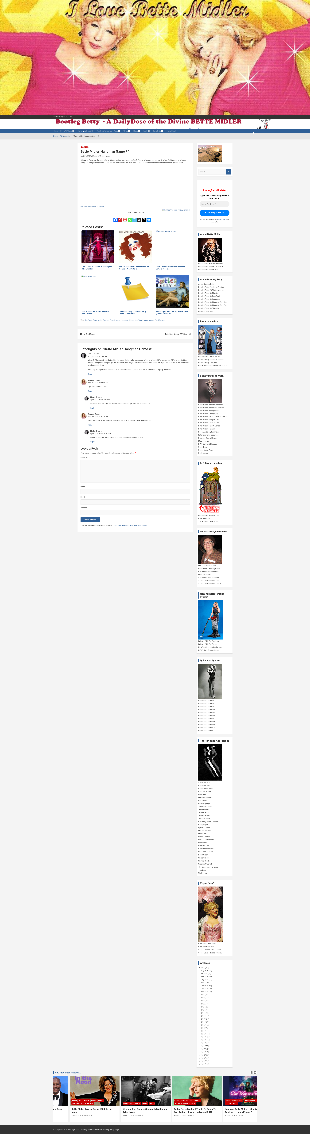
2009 (203, 1043)
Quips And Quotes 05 (206, 712)
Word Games (160, 320)
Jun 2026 (204, 977)
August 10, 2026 (163, 1115)
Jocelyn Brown (204, 815)
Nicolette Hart (203, 846)
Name (83, 486)
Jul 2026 (204, 974)
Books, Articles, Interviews (208, 432)
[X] (139, 218)
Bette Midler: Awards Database (210, 263)
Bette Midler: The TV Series (209, 356)
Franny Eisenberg (205, 797)
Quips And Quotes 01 (206, 700)
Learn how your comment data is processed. (130, 525)
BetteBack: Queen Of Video (176, 334)
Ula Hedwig (202, 873)
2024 (203, 998)
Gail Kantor (202, 800)
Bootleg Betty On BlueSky (208, 293)
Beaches (117, 1100)
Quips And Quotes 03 (206, 706)
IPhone (131, 320)
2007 (203, 1049)
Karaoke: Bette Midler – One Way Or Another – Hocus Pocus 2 (176, 1110)
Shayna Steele (204, 861)
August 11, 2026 (112, 1115)
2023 (203, 1001)
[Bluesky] (149, 218)
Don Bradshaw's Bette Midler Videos (212, 365)
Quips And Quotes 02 (206, 703)
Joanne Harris (203, 812)
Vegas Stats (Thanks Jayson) (210, 953)
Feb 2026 (204, 989)
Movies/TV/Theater (66, 131)
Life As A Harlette (205, 831)
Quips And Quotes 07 (206, 718)
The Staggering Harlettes (208, 867)
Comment (85, 457)
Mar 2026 (204, 986)
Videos (126, 131)
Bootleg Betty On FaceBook (209, 296)
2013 (203, 1031)
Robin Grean (203, 855)
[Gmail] (125, 218)
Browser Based (109, 320)
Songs (84, 1103)
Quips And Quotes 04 (206, 709)
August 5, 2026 (214, 1115)
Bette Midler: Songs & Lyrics (209, 420)
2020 (203, 1010)
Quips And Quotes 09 (206, 724)
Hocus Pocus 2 (183, 1100)
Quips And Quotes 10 (206, 728)
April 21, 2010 (86, 156)
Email (83, 497)
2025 (203, 995)
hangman (101, 206)
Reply (90, 374)
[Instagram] (134, 218)
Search (228, 172)
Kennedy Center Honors (207, 438)
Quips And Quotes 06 (206, 715)
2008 (203, 1046)
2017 (203, 1019)
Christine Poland (204, 791)
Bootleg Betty (73, 1130)
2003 (203, 1061)
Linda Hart (202, 834)
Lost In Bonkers (204, 575)
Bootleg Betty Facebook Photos (211, 287)
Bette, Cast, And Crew (207, 944)
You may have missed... (68, 1072)
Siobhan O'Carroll (205, 864)
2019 (203, 1013)
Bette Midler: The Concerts (209, 423)
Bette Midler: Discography (208, 411)
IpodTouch (139, 320)
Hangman (85, 147)
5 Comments (105, 156)
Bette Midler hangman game (88, 206)
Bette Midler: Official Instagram (210, 266)
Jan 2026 (204, 992)
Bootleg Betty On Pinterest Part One (212, 302)
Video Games (149, 320)
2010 (203, 1040)
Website (84, 508)
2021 (203, 1007)
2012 (203, 1034)
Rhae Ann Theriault (205, 852)
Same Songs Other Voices (208, 521)
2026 (203, 968)
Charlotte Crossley (205, 788)
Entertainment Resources (208, 435)
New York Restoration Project (210, 647)
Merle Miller (202, 843)
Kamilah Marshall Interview (208, 572)
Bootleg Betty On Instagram (209, 299)
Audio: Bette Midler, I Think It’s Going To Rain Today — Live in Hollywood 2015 (127, 1110)
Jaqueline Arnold (205, 806)
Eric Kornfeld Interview (207, 565)
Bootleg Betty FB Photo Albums (211, 290)
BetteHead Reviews (206, 947)
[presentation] (251, 1072)
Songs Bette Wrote (205, 450)
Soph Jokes (203, 453)
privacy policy (222, 219)
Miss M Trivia (203, 441)
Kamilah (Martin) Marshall (208, 822)
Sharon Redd (203, 858)
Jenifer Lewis (203, 809)
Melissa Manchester (206, 840)
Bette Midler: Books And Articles (211, 408)
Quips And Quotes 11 (206, 731)
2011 (203, 1037)
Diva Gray (202, 794)
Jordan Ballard (204, 819)
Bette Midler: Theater (206, 429)
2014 (203, 1028)
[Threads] (144, 218)
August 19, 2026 (61, 1115)
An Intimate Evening (217, 1103)
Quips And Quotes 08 (206, 721)
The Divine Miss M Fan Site (117, 1103)
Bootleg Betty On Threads (208, 308)
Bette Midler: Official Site (208, 269)
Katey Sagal (203, 825)
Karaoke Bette (204, 518)
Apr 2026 (204, 983)
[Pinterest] (120, 218)
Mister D (95, 156)
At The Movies (89, 334)
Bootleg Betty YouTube (207, 362)
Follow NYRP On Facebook (209, 641)
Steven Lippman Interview (208, 578)
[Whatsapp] (130, 218)
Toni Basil (202, 870)
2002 (203, 1064)
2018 (203, 1016)
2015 (203, 1025)
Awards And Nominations (104, 131)
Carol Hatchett (204, 785)
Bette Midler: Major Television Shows (212, 417)
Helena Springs (204, 803)
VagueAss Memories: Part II (209, 584)
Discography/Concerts (84, 131)
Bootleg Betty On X (205, 311)
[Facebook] (115, 218)
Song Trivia (202, 447)
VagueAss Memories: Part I (209, 581)
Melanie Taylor (204, 837)
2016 (203, 1022)
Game (118, 320)
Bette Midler (97, 320)
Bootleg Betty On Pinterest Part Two (212, 305)
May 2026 (204, 980)
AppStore (88, 320)
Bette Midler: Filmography (208, 414)
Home (56, 131)
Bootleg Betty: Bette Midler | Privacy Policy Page (100, 1130)
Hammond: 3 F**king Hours (209, 568)
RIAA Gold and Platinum (207, 444)
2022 (203, 1004)
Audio (58, 1103)
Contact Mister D (171, 131)
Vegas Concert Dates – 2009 (209, 950)
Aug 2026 (204, 971)
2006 (203, 1052)
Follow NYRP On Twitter (207, 644)
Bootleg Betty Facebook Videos (211, 359)
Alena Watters (204, 782)
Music (116, 131)
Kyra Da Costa (204, 828)
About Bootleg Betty (206, 284)
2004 (203, 1058)
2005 (203, 1055)
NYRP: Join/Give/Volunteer (209, 650)
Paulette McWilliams (206, 849)
